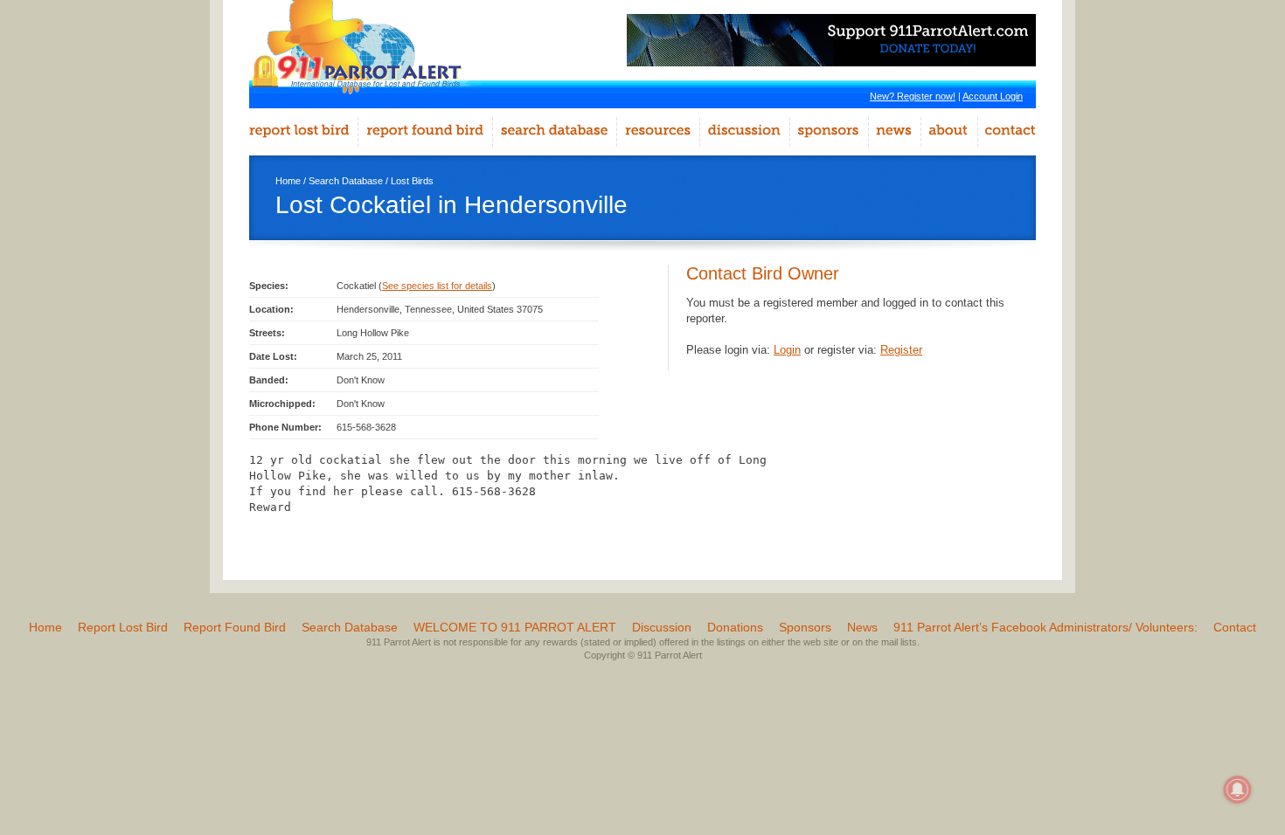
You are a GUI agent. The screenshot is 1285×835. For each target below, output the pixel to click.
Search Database (346, 181)
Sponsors (805, 627)
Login (787, 349)
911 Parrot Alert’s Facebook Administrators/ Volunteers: (1045, 627)
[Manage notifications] (1238, 790)
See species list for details (437, 285)
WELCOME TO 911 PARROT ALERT (514, 627)
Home (288, 181)
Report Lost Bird (123, 627)
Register (901, 349)
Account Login (992, 96)
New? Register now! (912, 96)
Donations (735, 627)
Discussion (661, 627)
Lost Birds (412, 181)
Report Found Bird (235, 627)
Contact (1234, 627)
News (862, 627)
